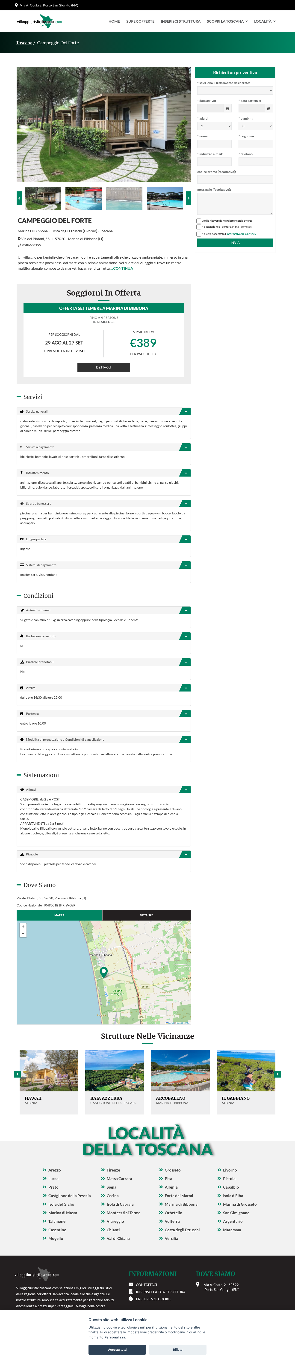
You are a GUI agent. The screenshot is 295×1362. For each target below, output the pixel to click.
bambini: (246, 118)
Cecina (113, 1195)
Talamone (56, 1221)
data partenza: (250, 101)
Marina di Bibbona (181, 1204)
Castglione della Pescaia (69, 1195)
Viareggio (115, 1221)
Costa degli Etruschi (182, 1229)
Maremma (232, 1229)
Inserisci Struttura (181, 21)
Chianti (113, 1229)
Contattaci (146, 1285)
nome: (202, 136)
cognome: (247, 136)
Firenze (113, 1170)
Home (114, 21)
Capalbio (231, 1187)
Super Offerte (140, 21)
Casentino (57, 1229)
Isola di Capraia (120, 1204)
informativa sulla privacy (241, 234)
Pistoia (229, 1178)
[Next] (188, 198)
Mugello (55, 1238)
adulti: (203, 118)
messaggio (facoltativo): (214, 189)
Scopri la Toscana (225, 21)
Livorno (230, 1170)
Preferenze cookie (153, 1299)
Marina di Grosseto (240, 1204)
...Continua (121, 268)
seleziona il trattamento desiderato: (223, 83)
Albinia (171, 1187)
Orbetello (173, 1212)
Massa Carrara (119, 1178)
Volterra (172, 1221)
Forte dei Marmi (179, 1195)
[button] (103, 972)
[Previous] (19, 198)
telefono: (246, 154)
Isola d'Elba (233, 1195)
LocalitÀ (262, 21)
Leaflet (171, 1023)
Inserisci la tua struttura (161, 1292)
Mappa (59, 915)
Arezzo (54, 1170)
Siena (111, 1187)
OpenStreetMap (183, 1023)
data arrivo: (206, 101)
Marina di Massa (62, 1212)
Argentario (233, 1221)
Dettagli (103, 367)
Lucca (53, 1178)
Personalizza (114, 1337)
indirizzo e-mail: (210, 154)
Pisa (168, 1178)
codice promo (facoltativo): (216, 172)
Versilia (171, 1238)
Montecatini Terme (123, 1212)
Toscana (24, 42)
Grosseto (173, 1170)
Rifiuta (178, 1349)
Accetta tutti (117, 1349)
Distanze (146, 915)
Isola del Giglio (61, 1204)
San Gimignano (236, 1212)
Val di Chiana (118, 1238)
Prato (53, 1187)
